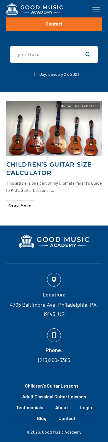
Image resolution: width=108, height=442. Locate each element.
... (52, 190)
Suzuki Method (86, 106)
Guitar (66, 106)
